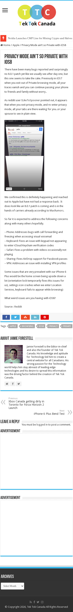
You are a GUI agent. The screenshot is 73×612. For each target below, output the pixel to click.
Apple (16, 45)
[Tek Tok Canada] (37, 15)
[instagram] (42, 602)
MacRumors (56, 210)
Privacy (53, 326)
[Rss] (30, 602)
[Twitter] (38, 602)
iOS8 (41, 326)
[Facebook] (34, 602)
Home (6, 45)
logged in (42, 424)
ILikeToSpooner (30, 100)
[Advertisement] (27, 461)
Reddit (18, 306)
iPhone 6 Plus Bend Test (49, 412)
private (67, 326)
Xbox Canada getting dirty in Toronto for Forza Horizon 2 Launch (26, 403)
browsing (27, 326)
